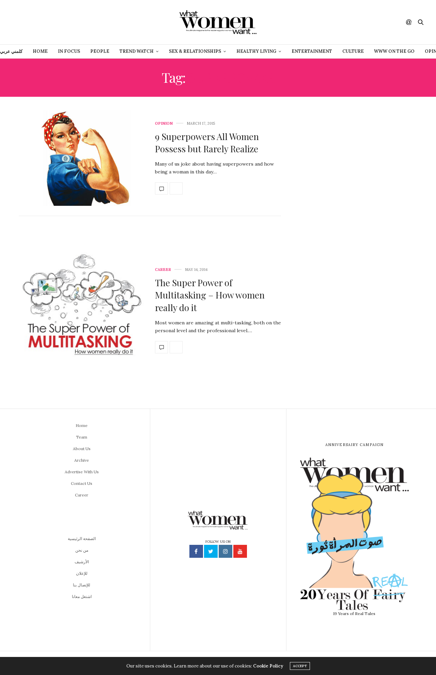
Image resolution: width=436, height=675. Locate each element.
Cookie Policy (268, 666)
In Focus (69, 51)
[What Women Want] (218, 22)
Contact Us (81, 483)
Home (40, 51)
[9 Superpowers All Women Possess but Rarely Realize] (82, 158)
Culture (353, 51)
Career (163, 270)
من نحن (81, 550)
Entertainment (312, 51)
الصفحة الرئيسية (82, 538)
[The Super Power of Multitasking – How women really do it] (82, 310)
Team (81, 437)
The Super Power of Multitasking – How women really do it (210, 295)
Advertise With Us (82, 471)
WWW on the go (394, 51)
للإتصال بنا (81, 584)
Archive (81, 460)
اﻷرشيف (82, 561)
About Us (82, 448)
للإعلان (82, 573)
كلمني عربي (11, 51)
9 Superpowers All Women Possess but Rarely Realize (207, 143)
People (99, 51)
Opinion (164, 123)
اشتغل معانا (82, 596)
